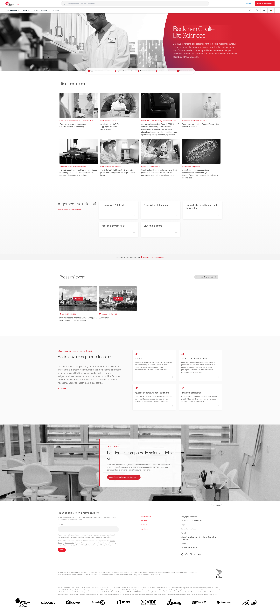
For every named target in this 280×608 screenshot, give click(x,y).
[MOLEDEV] (199, 602)
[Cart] (257, 10)
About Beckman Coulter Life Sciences (123, 477)
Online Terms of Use (188, 529)
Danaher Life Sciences (189, 547)
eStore (248, 3)
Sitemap (184, 543)
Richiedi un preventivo (264, 3)
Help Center (144, 529)
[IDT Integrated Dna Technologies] (148, 602)
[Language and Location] (271, 10)
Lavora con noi (145, 517)
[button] (64, 4)
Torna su (217, 506)
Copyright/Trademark (189, 517)
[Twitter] (195, 554)
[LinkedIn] (191, 554)
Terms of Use (69, 543)
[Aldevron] (73, 602)
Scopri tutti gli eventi (206, 277)
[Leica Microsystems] (173, 602)
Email (60, 524)
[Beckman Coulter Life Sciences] (14, 3)
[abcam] (47, 602)
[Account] (264, 10)
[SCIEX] (249, 602)
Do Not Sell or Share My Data (191, 521)
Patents (183, 533)
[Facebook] (182, 554)
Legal (183, 525)
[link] (78, 304)
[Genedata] (98, 602)
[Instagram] (186, 554)
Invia (62, 550)
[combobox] (135, 3)
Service (62, 388)
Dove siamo (144, 525)
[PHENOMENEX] (224, 602)
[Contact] (249, 10)
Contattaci (143, 521)
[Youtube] (199, 554)
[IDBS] (123, 602)
